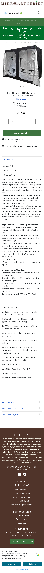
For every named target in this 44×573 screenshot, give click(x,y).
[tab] (22, 160)
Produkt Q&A (10, 414)
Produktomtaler (13, 408)
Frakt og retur (22, 519)
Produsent (9, 402)
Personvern (22, 523)
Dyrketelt (26, 42)
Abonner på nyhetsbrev (22, 541)
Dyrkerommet (15, 42)
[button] (20, 86)
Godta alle (32, 564)
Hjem (6, 42)
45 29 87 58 (24, 501)
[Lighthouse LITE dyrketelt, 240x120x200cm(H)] (22, 67)
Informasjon (10, 159)
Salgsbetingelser (22, 515)
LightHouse (36, 42)
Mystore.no (22, 470)
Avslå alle (11, 564)
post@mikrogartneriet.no (22, 505)
